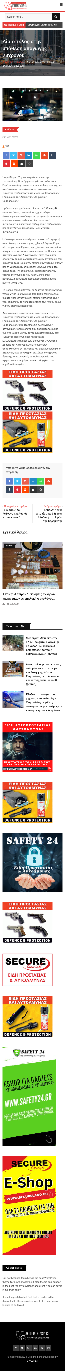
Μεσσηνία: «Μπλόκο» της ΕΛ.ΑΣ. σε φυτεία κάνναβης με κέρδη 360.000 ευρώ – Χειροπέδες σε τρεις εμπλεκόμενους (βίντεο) (43, 646)
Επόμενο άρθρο (52, 506)
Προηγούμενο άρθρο (15, 506)
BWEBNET (32, 1360)
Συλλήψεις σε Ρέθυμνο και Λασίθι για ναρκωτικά (14, 513)
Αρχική (9, 62)
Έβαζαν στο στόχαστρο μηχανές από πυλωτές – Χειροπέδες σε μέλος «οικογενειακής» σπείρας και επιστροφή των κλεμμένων (44, 702)
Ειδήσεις (20, 62)
